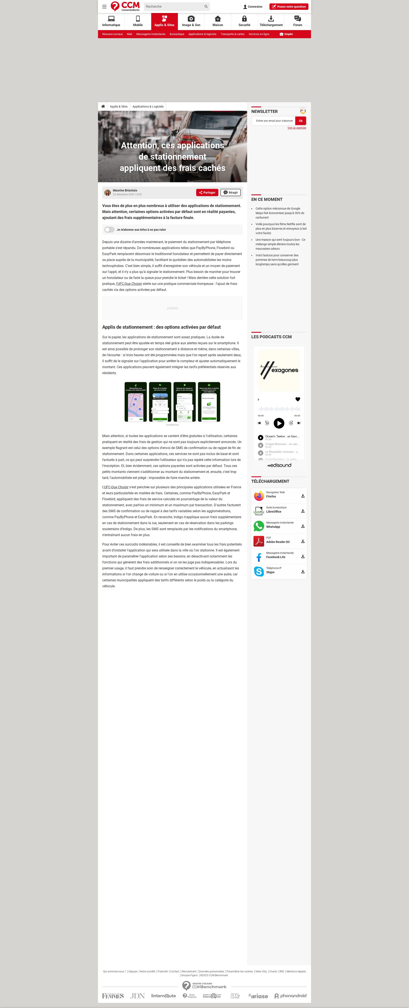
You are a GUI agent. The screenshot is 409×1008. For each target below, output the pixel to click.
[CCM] (125, 6)
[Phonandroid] (291, 996)
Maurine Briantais (125, 190)
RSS (281, 971)
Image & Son (191, 25)
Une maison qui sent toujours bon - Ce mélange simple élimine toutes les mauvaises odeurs (280, 244)
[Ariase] (258, 995)
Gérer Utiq (261, 971)
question (291, 6)
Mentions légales (296, 971)
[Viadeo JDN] (235, 996)
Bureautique (177, 34)
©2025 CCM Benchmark (214, 975)
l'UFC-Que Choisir (129, 284)
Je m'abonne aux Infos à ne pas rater (141, 229)
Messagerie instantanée (151, 34)
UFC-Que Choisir (116, 487)
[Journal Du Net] (137, 996)
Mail (129, 34)
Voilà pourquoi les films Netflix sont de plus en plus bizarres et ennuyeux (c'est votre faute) (281, 228)
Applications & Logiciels (148, 106)
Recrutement (189, 971)
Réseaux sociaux (112, 34)
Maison (218, 25)
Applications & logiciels (202, 34)
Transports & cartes (233, 34)
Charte (273, 971)
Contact (174, 971)
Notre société (147, 971)
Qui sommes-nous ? (114, 971)
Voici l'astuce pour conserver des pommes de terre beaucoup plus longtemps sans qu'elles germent (277, 260)
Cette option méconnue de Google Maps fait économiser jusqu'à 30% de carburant (280, 213)
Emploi (288, 34)
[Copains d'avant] (212, 996)
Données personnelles (211, 971)
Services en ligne (259, 34)
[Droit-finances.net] (189, 996)
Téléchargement (271, 25)
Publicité (163, 971)
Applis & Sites (164, 25)
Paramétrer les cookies (240, 971)
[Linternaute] (163, 996)
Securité (244, 25)
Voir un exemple (297, 127)
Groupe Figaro (189, 975)
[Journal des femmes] (113, 996)
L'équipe (132, 971)
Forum (297, 25)
